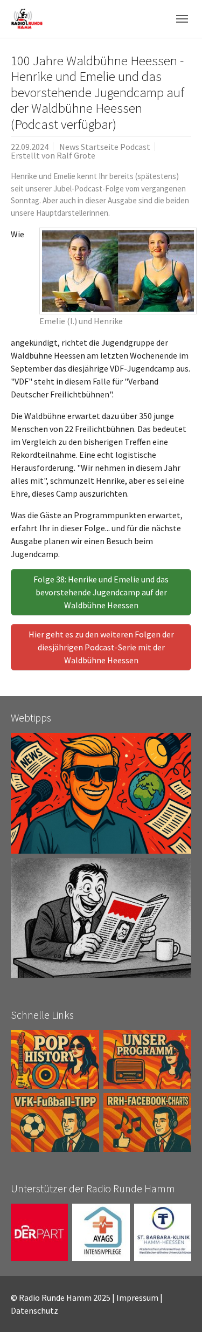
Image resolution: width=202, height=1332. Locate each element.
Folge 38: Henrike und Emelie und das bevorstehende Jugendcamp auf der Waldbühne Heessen (101, 592)
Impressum (137, 1297)
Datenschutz (34, 1310)
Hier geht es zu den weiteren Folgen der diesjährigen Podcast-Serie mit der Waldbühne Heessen (101, 647)
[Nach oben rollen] (178, 1308)
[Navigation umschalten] (182, 19)
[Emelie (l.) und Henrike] (118, 271)
